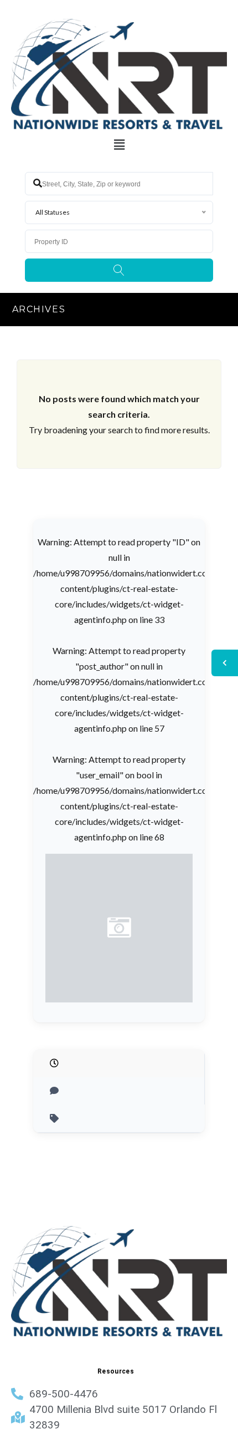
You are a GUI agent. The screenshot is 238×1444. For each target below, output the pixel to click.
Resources (115, 1371)
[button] (119, 145)
